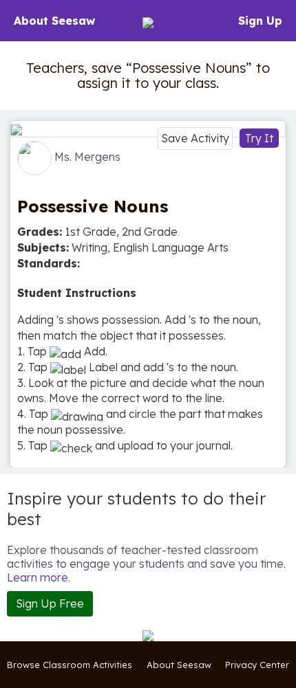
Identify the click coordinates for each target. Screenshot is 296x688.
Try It (259, 138)
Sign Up (260, 20)
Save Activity (195, 138)
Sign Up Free (50, 603)
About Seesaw (54, 20)
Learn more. (38, 577)
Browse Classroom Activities (69, 664)
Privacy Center (257, 664)
